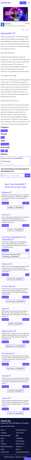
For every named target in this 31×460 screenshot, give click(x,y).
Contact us (19, 446)
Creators (3, 444)
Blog (17, 435)
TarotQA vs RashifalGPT (15, 391)
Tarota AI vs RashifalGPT (15, 413)
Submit (23, 3)
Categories (19, 438)
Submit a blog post (7, 446)
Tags (2, 441)
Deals (2, 438)
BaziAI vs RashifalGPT (15, 324)
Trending (3, 433)
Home (2, 430)
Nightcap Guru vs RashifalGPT (15, 346)
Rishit (12, 426)
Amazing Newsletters (22, 452)
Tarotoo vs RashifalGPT (15, 230)
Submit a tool (20, 444)
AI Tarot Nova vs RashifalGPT (15, 301)
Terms (3, 449)
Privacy (18, 449)
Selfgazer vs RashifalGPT (15, 207)
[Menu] (28, 2)
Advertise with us (21, 430)
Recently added (6, 435)
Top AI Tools (20, 433)
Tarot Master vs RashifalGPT (15, 368)
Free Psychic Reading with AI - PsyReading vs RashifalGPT (12, 255)
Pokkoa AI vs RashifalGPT (15, 279)
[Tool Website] (11, 192)
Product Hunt (5, 452)
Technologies (20, 441)
